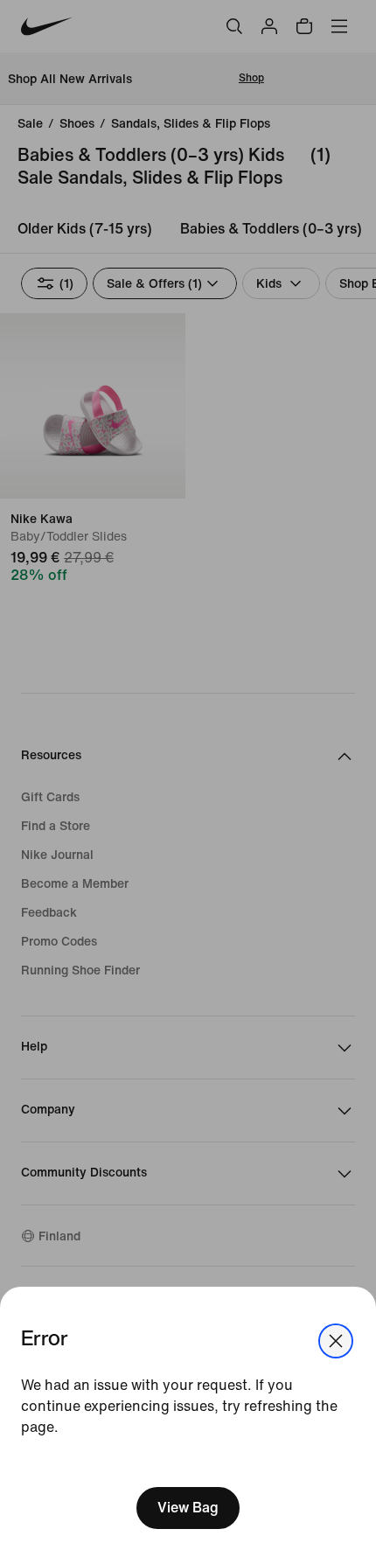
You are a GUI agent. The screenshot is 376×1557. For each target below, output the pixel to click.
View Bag (188, 1507)
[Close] (336, 1341)
